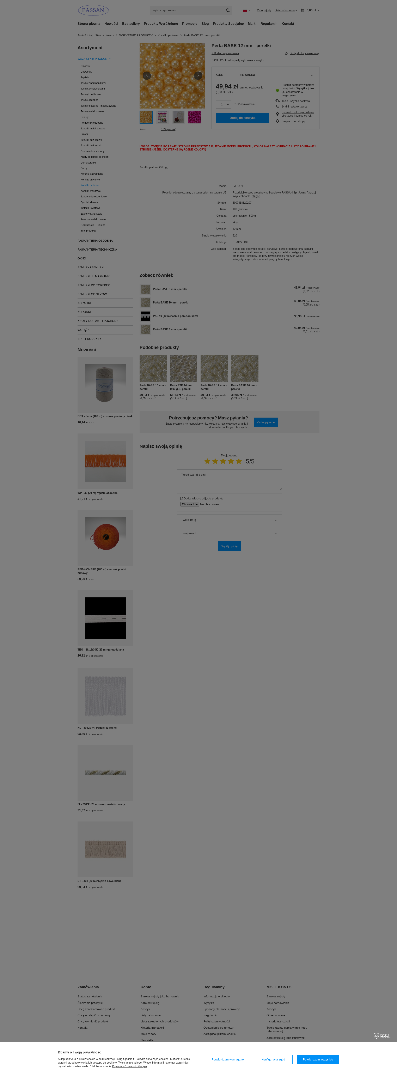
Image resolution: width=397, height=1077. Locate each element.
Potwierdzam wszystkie (318, 1059)
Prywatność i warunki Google (129, 1066)
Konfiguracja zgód (273, 1059)
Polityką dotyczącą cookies (152, 1058)
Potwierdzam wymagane (228, 1059)
